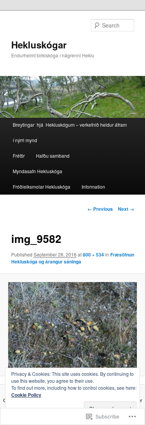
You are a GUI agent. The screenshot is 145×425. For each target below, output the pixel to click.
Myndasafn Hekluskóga (37, 171)
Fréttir (19, 155)
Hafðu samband (53, 155)
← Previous (100, 208)
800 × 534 (93, 254)
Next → (126, 208)
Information (93, 186)
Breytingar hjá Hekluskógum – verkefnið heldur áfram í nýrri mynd (70, 132)
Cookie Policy (26, 394)
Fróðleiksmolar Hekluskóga (41, 186)
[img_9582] (72, 325)
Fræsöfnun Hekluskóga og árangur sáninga (72, 258)
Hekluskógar (39, 44)
